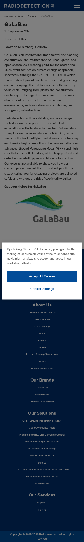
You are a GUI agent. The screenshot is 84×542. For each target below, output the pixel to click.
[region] (42, 270)
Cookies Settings (42, 289)
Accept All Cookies (42, 276)
